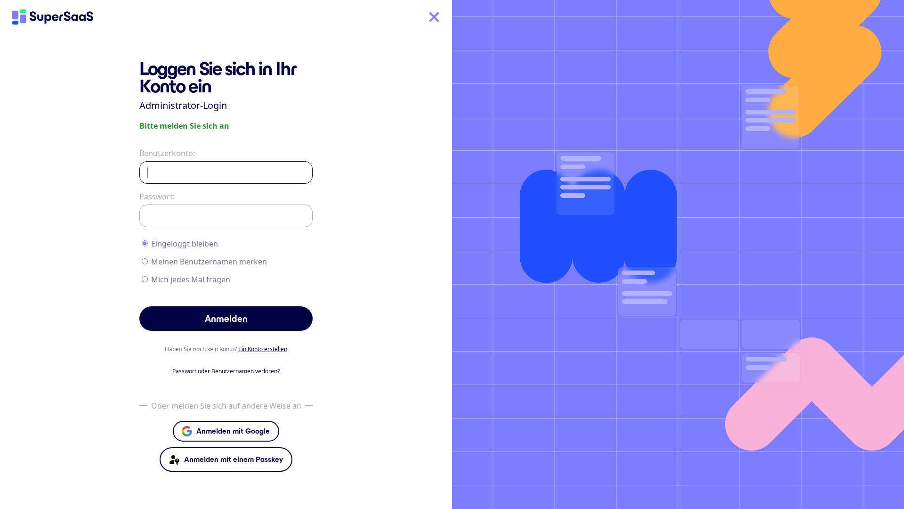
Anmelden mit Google (233, 431)
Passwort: (157, 196)
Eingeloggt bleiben (184, 243)
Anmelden (226, 318)
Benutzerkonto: (167, 153)
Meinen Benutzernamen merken (209, 261)
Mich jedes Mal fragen (190, 279)
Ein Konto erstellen (262, 349)
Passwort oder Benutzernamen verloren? (226, 371)
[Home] (52, 16)
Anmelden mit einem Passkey (233, 459)
